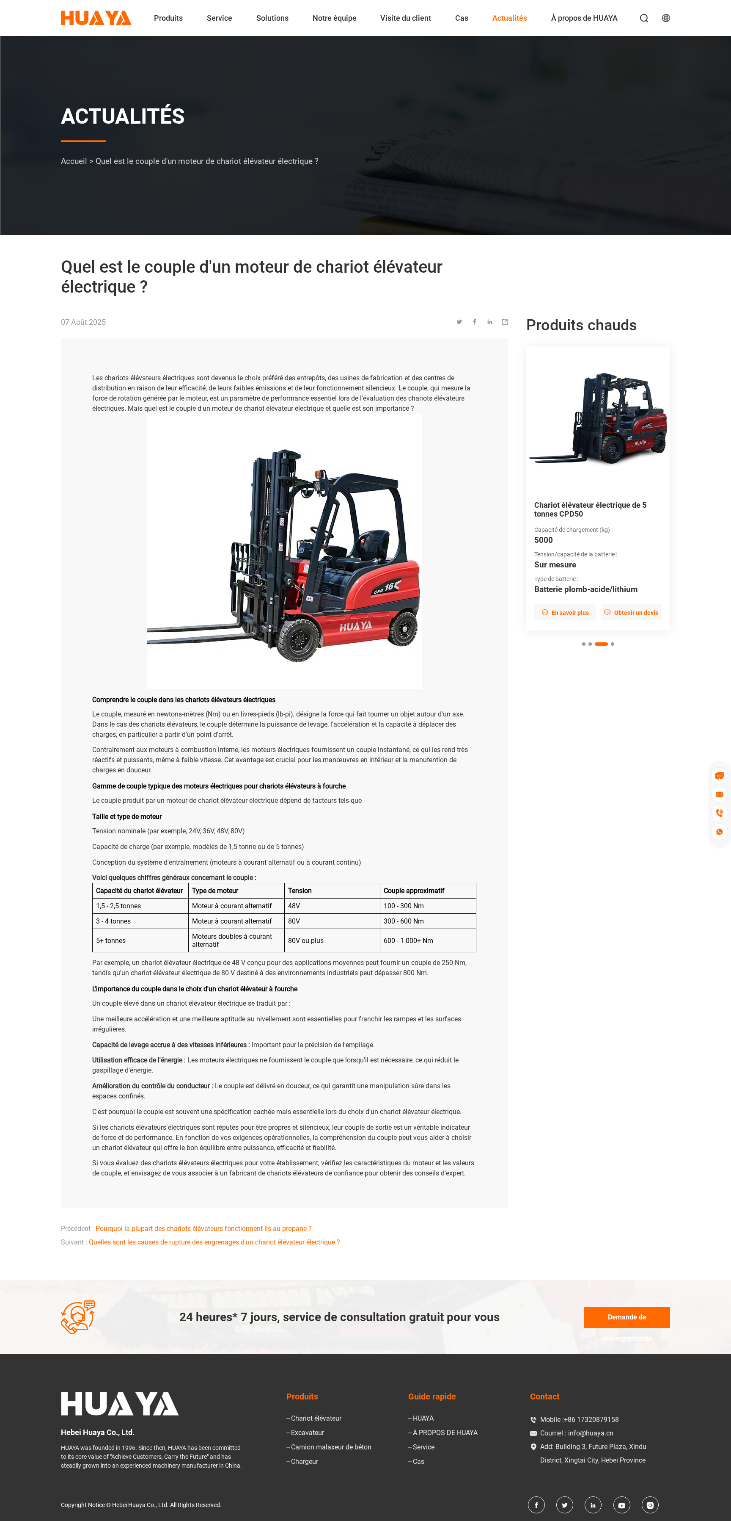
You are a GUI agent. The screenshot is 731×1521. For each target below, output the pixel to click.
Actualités (509, 18)
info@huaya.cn (590, 1433)
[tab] (583, 644)
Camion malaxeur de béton (331, 1447)
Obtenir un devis (631, 612)
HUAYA (423, 1418)
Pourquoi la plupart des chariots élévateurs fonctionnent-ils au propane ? (204, 1229)
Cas (461, 18)
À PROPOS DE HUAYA (445, 1433)
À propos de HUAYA (584, 18)
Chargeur (304, 1461)
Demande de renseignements (627, 1320)
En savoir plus (565, 612)
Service (219, 18)
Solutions (272, 18)
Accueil (74, 161)
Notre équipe (335, 18)
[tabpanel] (598, 488)
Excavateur (307, 1433)
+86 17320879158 (591, 1420)
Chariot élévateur (316, 1418)
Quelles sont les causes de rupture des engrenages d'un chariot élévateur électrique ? (214, 1242)
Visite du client (405, 18)
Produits (168, 18)
